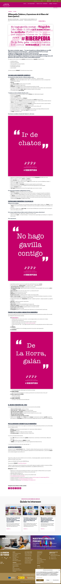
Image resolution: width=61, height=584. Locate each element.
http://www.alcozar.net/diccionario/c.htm (26, 478)
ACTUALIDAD (55, 3)
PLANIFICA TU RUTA (39, 3)
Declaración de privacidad (49, 582)
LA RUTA (24, 3)
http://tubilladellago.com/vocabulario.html (28, 480)
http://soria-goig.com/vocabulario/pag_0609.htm (41, 477)
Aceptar (40, 580)
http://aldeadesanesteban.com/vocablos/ (17, 476)
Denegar (48, 580)
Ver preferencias (56, 580)
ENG (3, 563)
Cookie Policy (44, 582)
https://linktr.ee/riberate (22, 463)
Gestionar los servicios (39, 577)
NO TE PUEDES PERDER (31, 3)
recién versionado (32, 323)
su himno (27, 323)
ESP (1, 563)
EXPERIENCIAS (45, 3)
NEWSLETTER (8, 539)
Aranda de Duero (15, 317)
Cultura (14, 11)
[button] (59, 570)
